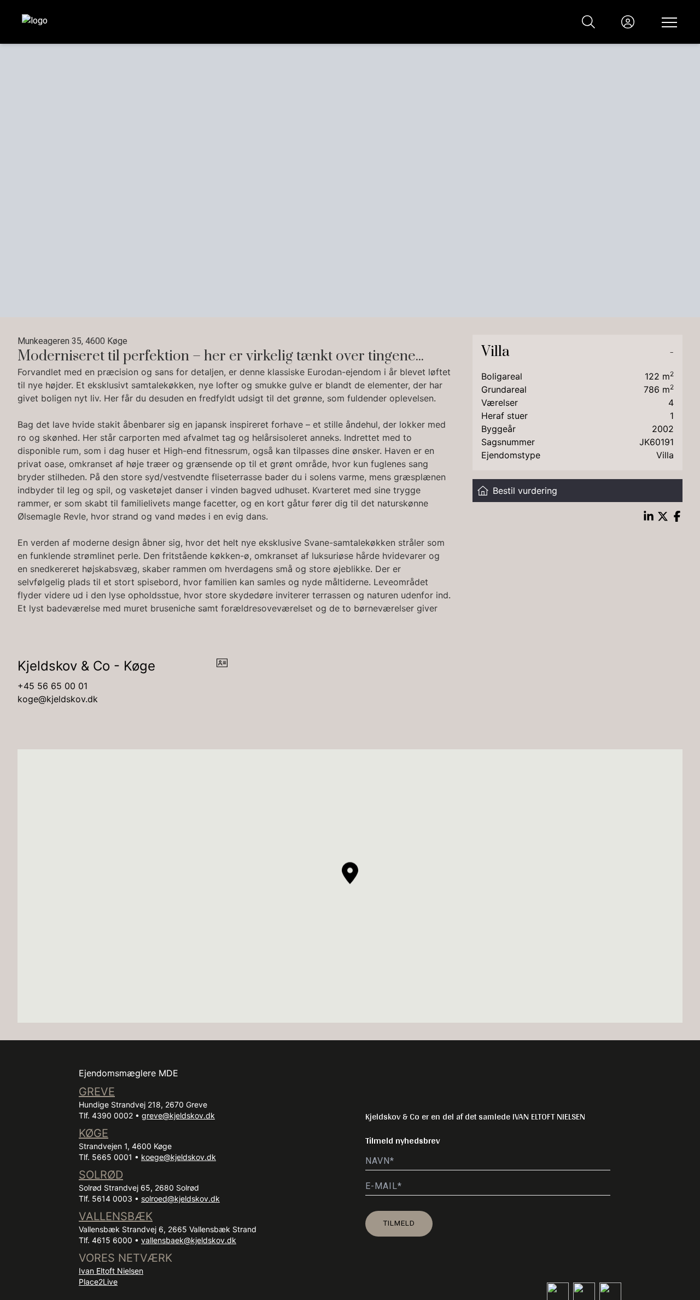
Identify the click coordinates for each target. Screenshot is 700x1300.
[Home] (186, 21)
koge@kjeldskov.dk (58, 698)
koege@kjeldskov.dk (178, 1157)
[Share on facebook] (677, 516)
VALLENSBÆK (116, 1216)
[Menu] (667, 22)
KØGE (93, 1133)
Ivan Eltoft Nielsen (111, 1270)
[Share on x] (662, 516)
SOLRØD (101, 1174)
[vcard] (222, 666)
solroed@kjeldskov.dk (180, 1198)
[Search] (588, 22)
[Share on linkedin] (648, 516)
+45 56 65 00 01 (53, 685)
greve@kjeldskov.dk (178, 1115)
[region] (350, 886)
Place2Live (98, 1281)
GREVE (97, 1091)
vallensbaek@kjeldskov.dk (188, 1240)
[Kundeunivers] (628, 22)
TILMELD (399, 1223)
